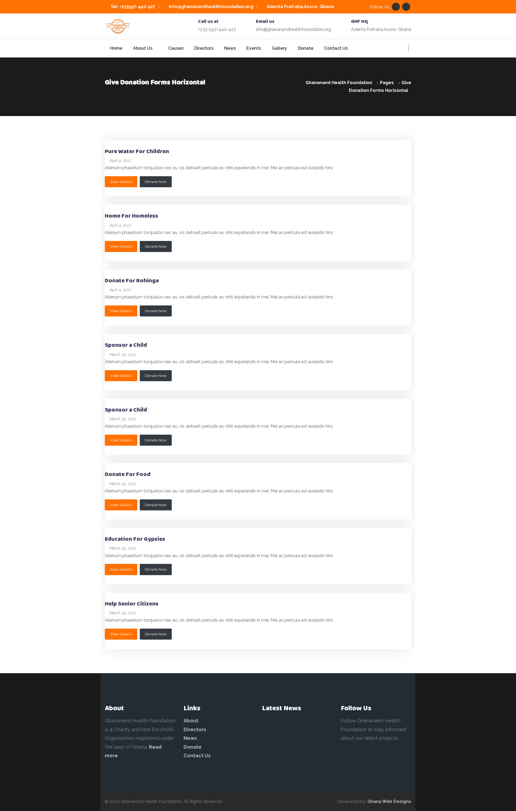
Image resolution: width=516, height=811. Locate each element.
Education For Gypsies (135, 539)
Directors (195, 729)
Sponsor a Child (126, 345)
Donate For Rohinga (132, 281)
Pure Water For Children (137, 151)
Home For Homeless (131, 216)
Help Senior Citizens (132, 604)
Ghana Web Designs (389, 801)
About (191, 720)
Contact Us (197, 755)
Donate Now (156, 182)
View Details (121, 182)
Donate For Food (127, 474)
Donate (193, 747)
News (190, 738)
